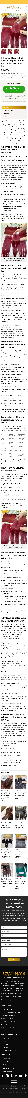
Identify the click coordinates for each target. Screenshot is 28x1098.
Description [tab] (7, 107)
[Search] (26, 6)
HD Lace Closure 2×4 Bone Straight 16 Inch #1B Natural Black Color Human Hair (20, 825)
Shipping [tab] (6, 113)
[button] (2, 7)
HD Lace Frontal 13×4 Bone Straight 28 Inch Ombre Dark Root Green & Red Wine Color (20, 883)
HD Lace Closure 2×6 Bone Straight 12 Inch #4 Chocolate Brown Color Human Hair (6, 825)
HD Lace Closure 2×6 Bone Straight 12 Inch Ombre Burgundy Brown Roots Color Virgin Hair (6, 795)
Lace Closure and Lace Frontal (12, 10)
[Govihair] (14, 6)
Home (2, 10)
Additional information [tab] (10, 110)
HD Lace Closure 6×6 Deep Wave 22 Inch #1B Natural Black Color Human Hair (6, 853)
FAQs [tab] (4, 117)
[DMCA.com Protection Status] (14, 1081)
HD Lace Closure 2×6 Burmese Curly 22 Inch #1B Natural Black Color (20, 794)
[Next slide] (26, 2)
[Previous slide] (2, 2)
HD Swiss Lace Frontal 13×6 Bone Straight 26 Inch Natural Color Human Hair (20, 853)
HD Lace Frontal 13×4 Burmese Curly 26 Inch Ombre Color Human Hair (7, 882)
